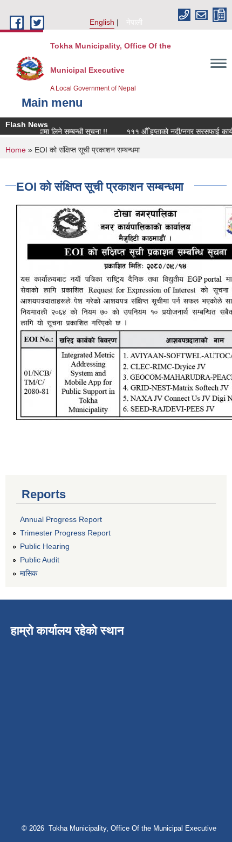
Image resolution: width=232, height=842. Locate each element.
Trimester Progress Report (65, 532)
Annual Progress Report (61, 519)
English (102, 22)
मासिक (28, 573)
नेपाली (134, 22)
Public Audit (39, 559)
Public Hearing (45, 546)
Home (15, 149)
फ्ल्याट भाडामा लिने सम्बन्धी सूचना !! (56, 131)
